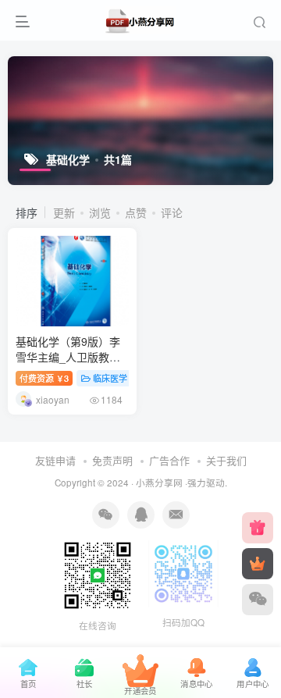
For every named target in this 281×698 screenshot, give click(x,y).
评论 (172, 212)
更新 (64, 212)
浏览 (100, 212)
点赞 (136, 212)
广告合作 (169, 460)
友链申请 (55, 460)
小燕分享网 (159, 482)
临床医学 (110, 378)
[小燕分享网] (257, 527)
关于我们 (226, 460)
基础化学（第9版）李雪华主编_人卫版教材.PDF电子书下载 (68, 356)
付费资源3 (44, 378)
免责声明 (112, 460)
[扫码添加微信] (257, 599)
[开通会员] (257, 563)
